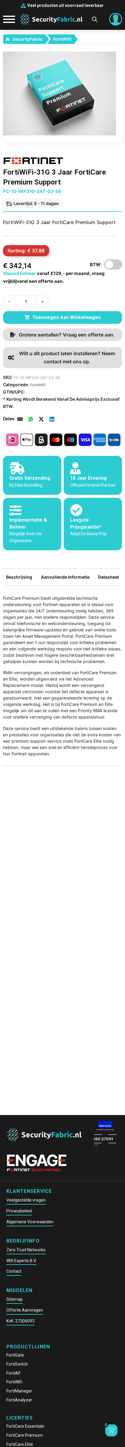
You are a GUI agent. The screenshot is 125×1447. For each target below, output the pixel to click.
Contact (14, 1271)
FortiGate (15, 1355)
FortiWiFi (62, 39)
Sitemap (14, 1299)
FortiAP (13, 1373)
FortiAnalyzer (19, 1400)
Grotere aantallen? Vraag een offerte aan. (67, 335)
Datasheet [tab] (108, 577)
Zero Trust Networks (26, 1249)
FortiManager (19, 1391)
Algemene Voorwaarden (29, 1221)
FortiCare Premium (24, 1435)
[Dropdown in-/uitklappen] (115, 19)
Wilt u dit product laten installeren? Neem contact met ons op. (67, 357)
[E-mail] (20, 419)
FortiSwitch (17, 1364)
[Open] (6, 19)
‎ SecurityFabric (27, 39)
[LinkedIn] (51, 419)
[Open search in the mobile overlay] (95, 19)
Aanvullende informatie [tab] (65, 577)
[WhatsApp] (30, 419)
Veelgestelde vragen (26, 1200)
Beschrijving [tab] (19, 577)
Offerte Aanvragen (24, 1310)
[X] (41, 419)
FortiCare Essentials (25, 1426)
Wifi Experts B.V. (21, 1260)
